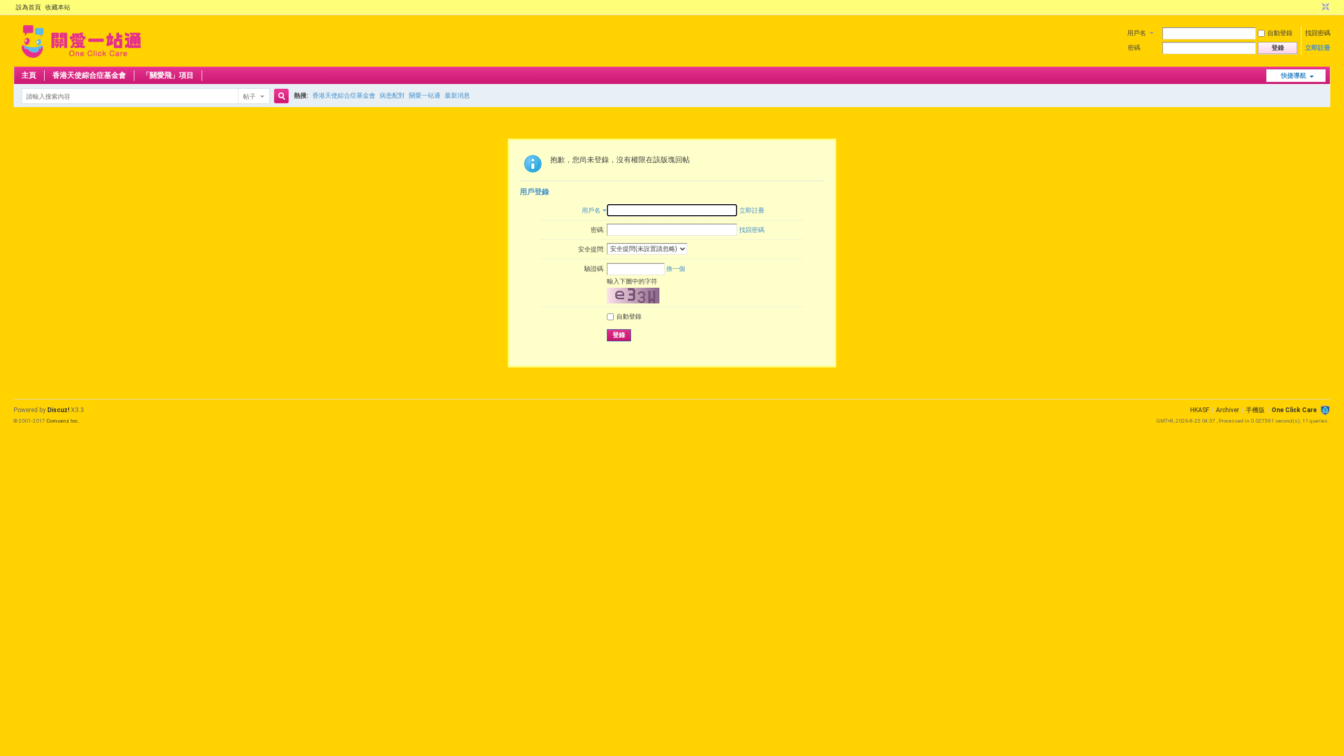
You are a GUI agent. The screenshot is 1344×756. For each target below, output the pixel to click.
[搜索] (280, 96)
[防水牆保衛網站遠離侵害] (1325, 410)
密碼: (598, 230)
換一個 (675, 268)
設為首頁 (28, 7)
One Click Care (1294, 410)
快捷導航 (1293, 75)
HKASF (1199, 410)
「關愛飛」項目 (168, 75)
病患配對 (392, 95)
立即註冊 (1317, 47)
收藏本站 (57, 7)
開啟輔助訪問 (1315, 7)
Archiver (1227, 410)
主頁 (29, 75)
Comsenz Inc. (62, 421)
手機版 (1255, 410)
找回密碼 (1317, 33)
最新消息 (457, 95)
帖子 (249, 96)
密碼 (1134, 47)
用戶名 (1136, 33)
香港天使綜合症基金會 (89, 75)
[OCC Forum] (81, 60)
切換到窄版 (1324, 7)
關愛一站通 (424, 95)
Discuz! (58, 410)
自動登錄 (1280, 33)
